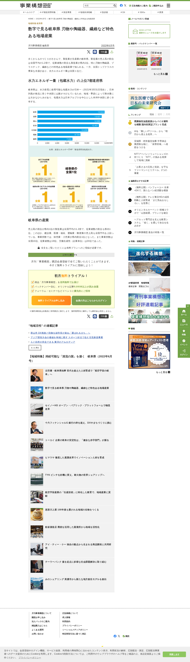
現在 (152, 114)
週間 (160, 114)
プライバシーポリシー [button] (29, 657)
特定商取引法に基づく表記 (74, 634)
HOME (30, 19)
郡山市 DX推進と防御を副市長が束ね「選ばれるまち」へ (60, 333)
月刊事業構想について (41, 613)
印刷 (102, 52)
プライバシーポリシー (72, 626)
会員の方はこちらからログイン (91, 300)
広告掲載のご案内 (140, 6)
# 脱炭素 (104, 12)
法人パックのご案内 (41, 621)
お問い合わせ (38, 634)
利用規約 (66, 621)
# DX (123, 12)
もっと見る (35, 347)
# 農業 (160, 12)
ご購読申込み (157, 6)
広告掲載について (70, 613)
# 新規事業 (66, 12)
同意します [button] (174, 654)
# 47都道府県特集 (48, 12)
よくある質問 (38, 630)
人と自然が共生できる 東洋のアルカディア (53, 342)
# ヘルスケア (29, 12)
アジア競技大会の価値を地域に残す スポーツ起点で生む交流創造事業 (67, 337)
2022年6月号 (41, 19)
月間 (168, 114)
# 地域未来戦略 (85, 12)
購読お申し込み (38, 617)
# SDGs (141, 12)
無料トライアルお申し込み (51, 300)
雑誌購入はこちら (40, 626)
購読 (127, 636)
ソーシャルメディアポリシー (75, 630)
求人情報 (66, 617)
